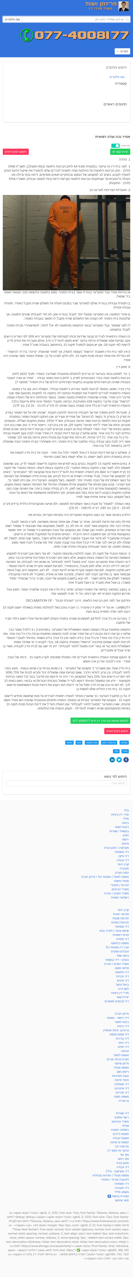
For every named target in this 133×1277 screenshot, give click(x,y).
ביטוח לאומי (122, 827)
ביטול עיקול (122, 984)
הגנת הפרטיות (120, 1076)
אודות (125, 1125)
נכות (79, 742)
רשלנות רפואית (120, 897)
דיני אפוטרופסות (119, 1034)
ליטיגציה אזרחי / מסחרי (115, 1179)
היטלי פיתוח (122, 1080)
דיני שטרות (122, 1113)
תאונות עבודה (121, 1138)
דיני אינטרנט (121, 1088)
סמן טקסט (125, 145)
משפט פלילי (122, 1192)
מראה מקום (122, 968)
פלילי (125, 751)
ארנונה (125, 1051)
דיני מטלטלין (121, 1084)
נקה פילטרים (117, 77)
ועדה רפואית (91, 742)
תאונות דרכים (121, 1134)
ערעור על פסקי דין (118, 1150)
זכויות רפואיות (121, 935)
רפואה (69, 742)
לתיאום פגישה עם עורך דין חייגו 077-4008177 (100, 720)
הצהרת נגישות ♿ (118, 1196)
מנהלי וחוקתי (121, 881)
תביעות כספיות (120, 922)
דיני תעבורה (122, 1188)
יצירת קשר (122, 997)
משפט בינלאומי (120, 943)
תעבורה (124, 868)
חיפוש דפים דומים (15, 151)
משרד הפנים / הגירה (116, 893)
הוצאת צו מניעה (119, 1142)
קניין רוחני (123, 864)
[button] (126, 760)
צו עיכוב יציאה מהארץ (116, 1030)
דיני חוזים (123, 1047)
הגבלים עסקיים (120, 951)
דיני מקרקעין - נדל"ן (117, 1171)
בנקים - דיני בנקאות (117, 959)
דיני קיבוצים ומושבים (117, 1001)
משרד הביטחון (120, 889)
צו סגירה (124, 1100)
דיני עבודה (123, 860)
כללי (116, 751)
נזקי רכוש (123, 1159)
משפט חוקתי (121, 1096)
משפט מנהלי (121, 1067)
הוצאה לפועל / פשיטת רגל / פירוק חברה (105, 876)
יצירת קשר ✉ (120, 151)
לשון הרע (123, 988)
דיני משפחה (122, 852)
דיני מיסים (123, 980)
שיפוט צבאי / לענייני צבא (114, 930)
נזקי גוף (124, 1154)
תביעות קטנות (121, 918)
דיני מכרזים (122, 1092)
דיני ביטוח (123, 1026)
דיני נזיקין (123, 856)
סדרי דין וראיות (120, 814)
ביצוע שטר (122, 955)
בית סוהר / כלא (109, 742)
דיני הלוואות (122, 972)
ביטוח (125, 823)
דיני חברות (122, 976)
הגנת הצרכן (122, 872)
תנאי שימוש (122, 1200)
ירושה (125, 839)
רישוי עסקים (122, 1117)
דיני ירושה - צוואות (118, 1017)
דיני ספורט (122, 939)
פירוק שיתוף (122, 1063)
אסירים (124, 742)
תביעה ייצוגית (121, 914)
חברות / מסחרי (119, 885)
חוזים (126, 835)
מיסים (125, 843)
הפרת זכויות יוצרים (118, 1059)
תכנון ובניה (122, 1163)
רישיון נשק (123, 1071)
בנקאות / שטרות (119, 831)
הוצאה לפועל (121, 1055)
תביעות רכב (122, 1146)
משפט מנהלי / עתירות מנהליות (110, 1175)
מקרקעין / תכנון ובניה (116, 847)
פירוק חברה (122, 1013)
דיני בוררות (122, 1038)
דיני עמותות (122, 926)
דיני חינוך (123, 1042)
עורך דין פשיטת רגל (117, 947)
